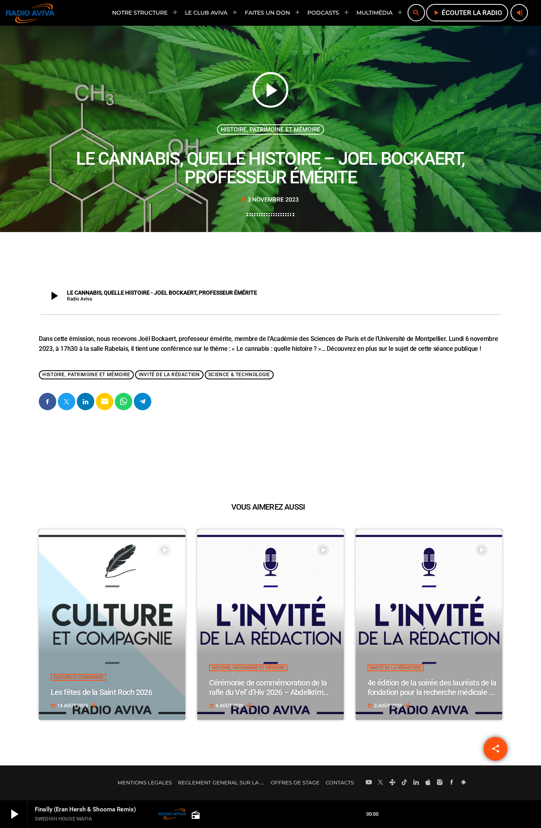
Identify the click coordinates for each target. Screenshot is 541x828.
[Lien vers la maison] (30, 13)
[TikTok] (404, 783)
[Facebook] (452, 783)
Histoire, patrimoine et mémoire (270, 129)
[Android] (463, 783)
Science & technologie (239, 375)
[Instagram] (440, 783)
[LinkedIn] (416, 783)
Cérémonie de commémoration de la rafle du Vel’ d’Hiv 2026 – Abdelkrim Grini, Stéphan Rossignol (268, 692)
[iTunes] (428, 783)
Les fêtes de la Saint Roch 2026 (101, 692)
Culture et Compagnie (78, 677)
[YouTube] (369, 783)
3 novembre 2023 (269, 199)
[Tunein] (392, 783)
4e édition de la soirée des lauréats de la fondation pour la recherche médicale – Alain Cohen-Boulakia (432, 692)
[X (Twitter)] (380, 783)
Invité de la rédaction (169, 375)
